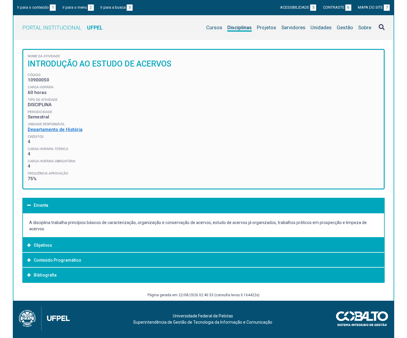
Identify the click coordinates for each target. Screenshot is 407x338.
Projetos (266, 27)
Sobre (364, 27)
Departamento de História (55, 129)
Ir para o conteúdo (35, 7)
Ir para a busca (115, 7)
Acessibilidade (297, 7)
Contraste (336, 7)
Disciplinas (239, 27)
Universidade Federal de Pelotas (203, 316)
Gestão (345, 27)
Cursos (214, 27)
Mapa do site (373, 7)
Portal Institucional (62, 27)
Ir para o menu (77, 7)
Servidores (293, 27)
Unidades (321, 27)
